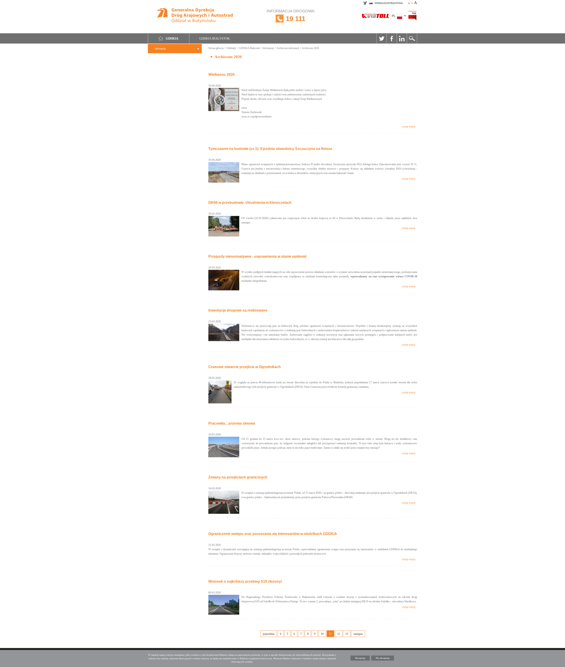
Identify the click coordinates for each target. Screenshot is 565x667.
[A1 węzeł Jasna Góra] (223, 447)
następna (358, 633)
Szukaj (412, 38)
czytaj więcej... (409, 126)
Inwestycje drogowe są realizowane (237, 310)
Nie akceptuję (383, 658)
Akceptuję (360, 658)
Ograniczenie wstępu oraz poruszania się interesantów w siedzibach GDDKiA (272, 534)
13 (346, 633)
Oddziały (231, 48)
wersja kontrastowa (389, 3)
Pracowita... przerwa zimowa (231, 423)
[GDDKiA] (195, 16)
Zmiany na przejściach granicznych (237, 477)
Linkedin (402, 38)
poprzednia (268, 633)
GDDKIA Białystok (214, 38)
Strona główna (216, 48)
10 (322, 633)
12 (338, 633)
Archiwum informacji (288, 48)
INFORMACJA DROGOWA (291, 15)
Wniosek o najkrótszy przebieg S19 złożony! (245, 581)
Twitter (381, 38)
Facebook (391, 38)
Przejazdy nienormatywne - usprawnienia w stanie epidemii (257, 256)
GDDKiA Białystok (249, 48)
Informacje (160, 48)
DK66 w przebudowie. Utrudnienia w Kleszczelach (250, 202)
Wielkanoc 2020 (221, 74)
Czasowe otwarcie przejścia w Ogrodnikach (244, 367)
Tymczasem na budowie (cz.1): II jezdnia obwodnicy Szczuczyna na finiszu (270, 149)
